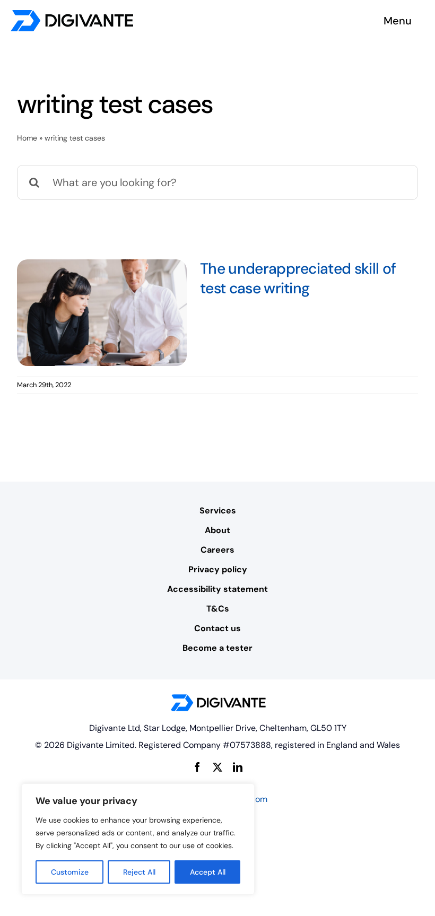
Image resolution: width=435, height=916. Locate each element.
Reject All (139, 872)
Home (27, 138)
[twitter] (217, 767)
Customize (70, 872)
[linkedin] (237, 767)
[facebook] (197, 767)
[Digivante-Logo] (72, 14)
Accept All (207, 872)
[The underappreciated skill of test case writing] (102, 313)
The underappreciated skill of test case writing (298, 278)
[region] (138, 839)
